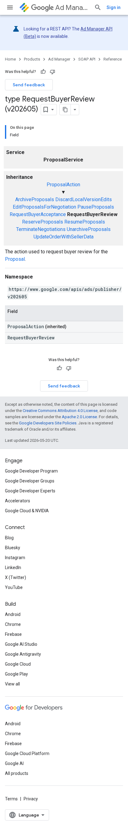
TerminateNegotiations (41, 229)
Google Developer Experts (30, 490)
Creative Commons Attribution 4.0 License (60, 410)
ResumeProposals (84, 222)
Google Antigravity (23, 654)
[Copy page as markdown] (65, 109)
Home (10, 59)
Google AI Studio (21, 644)
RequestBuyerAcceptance (38, 214)
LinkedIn (13, 567)
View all (12, 683)
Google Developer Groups (29, 480)
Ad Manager (72, 7)
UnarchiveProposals (89, 229)
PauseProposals (95, 207)
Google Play (16, 674)
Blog (9, 537)
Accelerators (17, 500)
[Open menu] (10, 7)
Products (32, 59)
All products (16, 773)
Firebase (13, 634)
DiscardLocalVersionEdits (83, 199)
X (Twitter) (15, 577)
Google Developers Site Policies (47, 423)
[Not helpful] (52, 71)
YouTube (14, 587)
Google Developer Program (31, 470)
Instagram (15, 557)
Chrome (13, 624)
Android (13, 614)
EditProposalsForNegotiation (44, 207)
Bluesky (12, 547)
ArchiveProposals (34, 199)
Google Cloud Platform (27, 753)
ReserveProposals (42, 222)
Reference (112, 59)
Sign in (114, 7)
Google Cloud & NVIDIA (27, 510)
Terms (11, 798)
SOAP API (86, 59)
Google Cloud (18, 664)
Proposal (15, 259)
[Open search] (98, 7)
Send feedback (29, 85)
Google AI (14, 763)
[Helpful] (43, 71)
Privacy (31, 798)
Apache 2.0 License (79, 416)
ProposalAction (63, 185)
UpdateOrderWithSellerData (64, 237)
